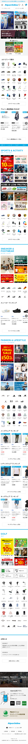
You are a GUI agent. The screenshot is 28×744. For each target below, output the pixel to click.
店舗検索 (15, 681)
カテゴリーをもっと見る (14, 103)
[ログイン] (22, 5)
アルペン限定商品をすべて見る (14, 139)
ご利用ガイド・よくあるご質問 (15, 727)
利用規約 (20, 731)
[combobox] (7, 8)
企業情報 (6, 731)
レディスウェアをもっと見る (14, 491)
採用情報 (13, 731)
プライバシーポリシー (7, 733)
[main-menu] (2, 5)
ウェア (16, 145)
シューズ (10, 145)
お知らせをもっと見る (14, 660)
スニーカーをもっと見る (14, 330)
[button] (26, 123)
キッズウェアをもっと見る (14, 524)
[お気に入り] (19, 5)
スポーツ (3, 145)
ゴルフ (23, 145)
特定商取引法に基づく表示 (20, 733)
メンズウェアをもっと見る (14, 458)
